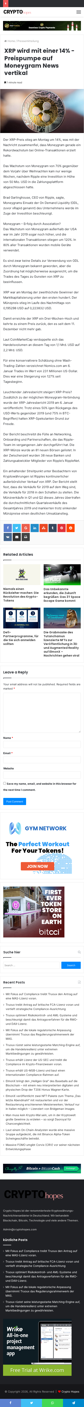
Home (11, 41)
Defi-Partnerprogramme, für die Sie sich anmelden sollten (21, 638)
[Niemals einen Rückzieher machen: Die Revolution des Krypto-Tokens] (21, 574)
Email (8, 753)
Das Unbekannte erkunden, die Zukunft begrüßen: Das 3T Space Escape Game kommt (62, 595)
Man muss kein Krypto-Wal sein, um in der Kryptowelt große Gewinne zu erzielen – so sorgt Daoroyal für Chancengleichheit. (41, 1119)
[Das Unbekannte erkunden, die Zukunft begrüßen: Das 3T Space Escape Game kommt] (62, 574)
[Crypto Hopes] (17, 12)
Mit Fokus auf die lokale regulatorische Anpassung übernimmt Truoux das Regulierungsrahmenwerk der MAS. (40, 1034)
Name (8, 737)
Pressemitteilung (28, 41)
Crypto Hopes (70, 1391)
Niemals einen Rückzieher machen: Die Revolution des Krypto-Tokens (21, 595)
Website (8, 768)
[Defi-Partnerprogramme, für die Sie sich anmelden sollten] (21, 618)
